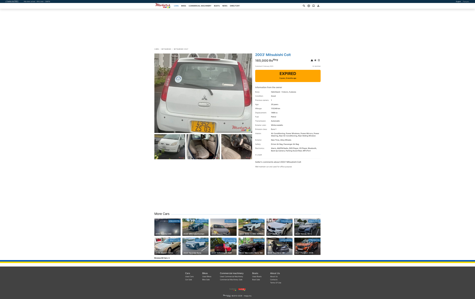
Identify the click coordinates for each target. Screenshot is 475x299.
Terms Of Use (275, 283)
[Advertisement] (237, 29)
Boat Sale (256, 279)
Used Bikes (206, 276)
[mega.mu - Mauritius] (227, 296)
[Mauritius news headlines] (242, 289)
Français (466, 1)
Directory (235, 6)
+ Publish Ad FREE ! (12, 1)
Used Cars (189, 276)
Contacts (273, 279)
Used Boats (256, 276)
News (224, 6)
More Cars (161, 214)
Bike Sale (206, 279)
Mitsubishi (166, 49)
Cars (176, 6)
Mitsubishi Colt (181, 49)
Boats (217, 6)
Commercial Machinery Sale (231, 279)
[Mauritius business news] (233, 289)
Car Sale (188, 279)
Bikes (183, 6)
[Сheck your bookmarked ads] (313, 6)
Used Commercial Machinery (231, 276)
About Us (275, 273)
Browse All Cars (161, 258)
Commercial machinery (200, 6)
